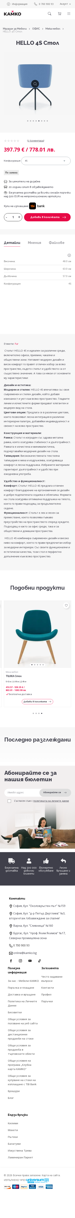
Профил (46, 994)
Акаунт (64, 3)
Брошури (14, 1091)
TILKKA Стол (13, 676)
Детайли (12, 243)
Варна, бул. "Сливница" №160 (33, 926)
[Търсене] (49, 14)
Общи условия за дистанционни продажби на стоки (20, 1034)
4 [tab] (36, 120)
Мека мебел (53, 28)
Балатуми (14, 1143)
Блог (11, 1098)
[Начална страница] (12, 13)
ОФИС (36, 28)
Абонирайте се (52, 792)
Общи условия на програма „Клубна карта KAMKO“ (19, 1065)
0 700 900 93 (46, 4)
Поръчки (47, 1001)
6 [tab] (41, 120)
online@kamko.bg (25, 953)
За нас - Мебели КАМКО (23, 980)
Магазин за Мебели (15, 28)
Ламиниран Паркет (20, 1157)
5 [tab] (38, 120)
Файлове (57, 243)
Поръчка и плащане (21, 987)
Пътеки (13, 1137)
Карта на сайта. (51, 1175)
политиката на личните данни (51, 800)
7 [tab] (44, 120)
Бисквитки (15, 1012)
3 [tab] (33, 120)
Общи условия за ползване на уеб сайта (23, 1021)
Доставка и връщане (22, 994)
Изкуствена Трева (20, 1150)
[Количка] (59, 14)
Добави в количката (45, 217)
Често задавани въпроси (51, 978)
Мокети (13, 1130)
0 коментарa (36, 140)
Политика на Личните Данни (22, 1003)
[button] (68, 13)
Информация (19, 4)
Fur (16, 343)
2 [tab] (30, 120)
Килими (13, 1123)
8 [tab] (47, 120)
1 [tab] (27, 120)
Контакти (47, 987)
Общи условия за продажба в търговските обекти (21, 1049)
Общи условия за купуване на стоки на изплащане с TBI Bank (22, 1080)
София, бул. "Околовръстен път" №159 (39, 906)
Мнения (34, 243)
